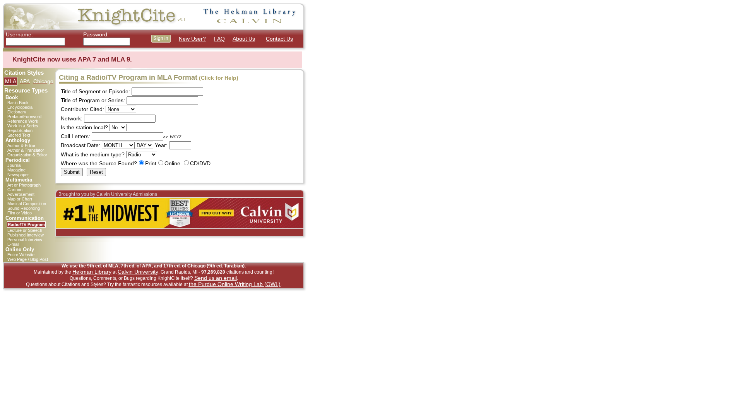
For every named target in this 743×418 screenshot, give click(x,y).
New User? (192, 39)
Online (172, 163)
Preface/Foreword (24, 116)
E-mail (13, 244)
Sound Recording (23, 208)
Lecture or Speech (24, 230)
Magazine (16, 170)
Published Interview (25, 235)
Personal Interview (24, 239)
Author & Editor (21, 145)
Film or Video (19, 213)
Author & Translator (25, 150)
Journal (14, 165)
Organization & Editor (27, 154)
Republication (20, 130)
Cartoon (14, 189)
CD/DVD (200, 163)
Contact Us (279, 39)
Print (150, 163)
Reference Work (22, 121)
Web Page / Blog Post (27, 259)
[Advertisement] (340, 119)
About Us (244, 39)
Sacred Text (18, 135)
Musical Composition (26, 203)
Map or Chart (19, 199)
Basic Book (18, 102)
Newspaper (18, 174)
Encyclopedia (20, 107)
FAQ (219, 39)
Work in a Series (22, 125)
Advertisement (20, 194)
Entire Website (20, 254)
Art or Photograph (24, 185)
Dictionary (16, 112)
